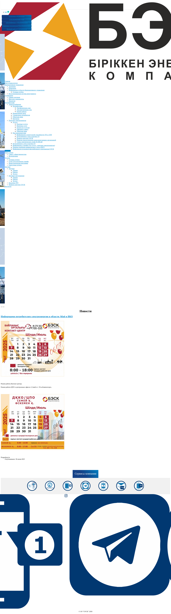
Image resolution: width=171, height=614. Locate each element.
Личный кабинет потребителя (17, 29)
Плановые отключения (16, 16)
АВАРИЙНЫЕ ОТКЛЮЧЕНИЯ (17, 23)
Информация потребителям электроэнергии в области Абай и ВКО (37, 316)
